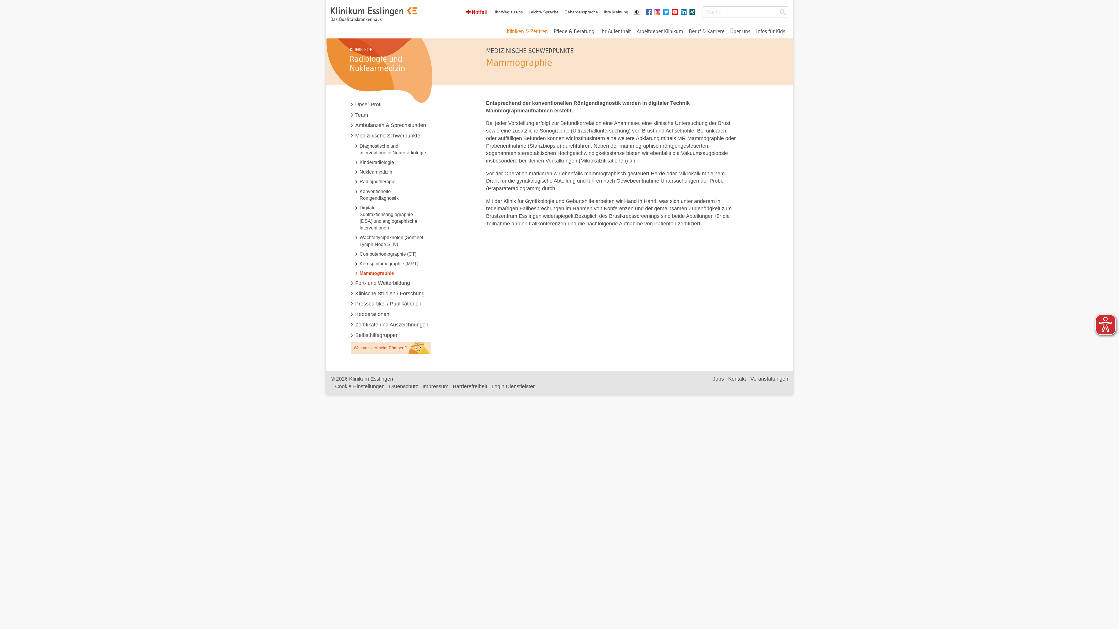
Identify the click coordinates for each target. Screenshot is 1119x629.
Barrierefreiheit (470, 386)
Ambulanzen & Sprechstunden (390, 125)
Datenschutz (403, 386)
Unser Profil (369, 104)
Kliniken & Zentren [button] (527, 31)
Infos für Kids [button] (770, 31)
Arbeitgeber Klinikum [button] (660, 31)
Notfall (480, 12)
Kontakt (737, 379)
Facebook (650, 12)
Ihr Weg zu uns (509, 12)
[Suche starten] (783, 12)
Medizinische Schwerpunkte (387, 136)
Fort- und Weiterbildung (382, 283)
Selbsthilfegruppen (377, 335)
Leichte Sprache (544, 12)
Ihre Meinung (616, 12)
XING (693, 12)
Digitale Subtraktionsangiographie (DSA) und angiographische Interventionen (388, 217)
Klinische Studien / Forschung (390, 293)
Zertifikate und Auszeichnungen (391, 325)
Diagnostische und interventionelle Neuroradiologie (393, 149)
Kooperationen (372, 314)
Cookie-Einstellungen (360, 386)
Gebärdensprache (581, 12)
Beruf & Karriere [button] (706, 31)
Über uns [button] (740, 31)
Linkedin (685, 12)
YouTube (676, 12)
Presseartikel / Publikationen (388, 304)
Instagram (658, 12)
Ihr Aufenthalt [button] (615, 31)
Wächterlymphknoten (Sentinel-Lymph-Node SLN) (392, 241)
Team (361, 115)
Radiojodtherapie (377, 181)
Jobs (718, 379)
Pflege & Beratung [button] (574, 31)
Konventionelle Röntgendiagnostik (379, 195)
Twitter (667, 12)
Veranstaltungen (769, 379)
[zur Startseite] (374, 14)
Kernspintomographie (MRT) (389, 263)
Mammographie (377, 273)
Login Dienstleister (513, 386)
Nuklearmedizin (376, 171)
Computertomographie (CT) (388, 254)
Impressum (435, 386)
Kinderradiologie (377, 162)
